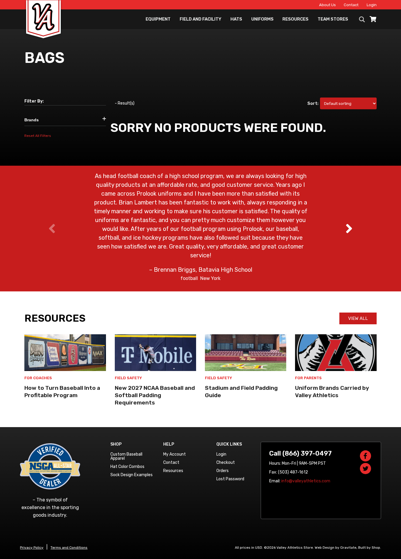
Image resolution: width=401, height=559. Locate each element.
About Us (327, 5)
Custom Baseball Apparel (126, 456)
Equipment (158, 19)
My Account (174, 454)
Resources (295, 19)
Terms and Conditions (68, 547)
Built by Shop (369, 547)
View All (358, 318)
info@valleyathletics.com (305, 481)
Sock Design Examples (131, 474)
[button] (349, 228)
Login (372, 5)
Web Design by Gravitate (335, 547)
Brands (31, 119)
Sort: (313, 103)
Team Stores (333, 19)
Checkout (225, 462)
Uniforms (262, 19)
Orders (222, 470)
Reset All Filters (37, 135)
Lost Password (230, 478)
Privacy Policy (31, 547)
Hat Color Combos (127, 466)
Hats (236, 19)
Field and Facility (200, 19)
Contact (351, 5)
